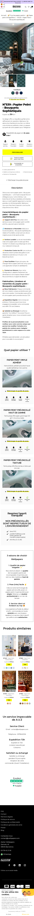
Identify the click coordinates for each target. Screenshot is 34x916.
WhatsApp (7, 854)
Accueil (3, 15)
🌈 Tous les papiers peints (16, 15)
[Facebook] (9, 865)
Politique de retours (8, 819)
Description (17, 188)
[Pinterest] (14, 865)
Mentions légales (7, 817)
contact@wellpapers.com (19, 729)
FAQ (2, 811)
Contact (3, 814)
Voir (9, 664)
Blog (2, 830)
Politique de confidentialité (10, 822)
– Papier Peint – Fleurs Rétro (9, 694)
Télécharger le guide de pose (17, 391)
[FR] (2, 1)
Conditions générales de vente (11, 825)
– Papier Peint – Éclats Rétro (25, 658)
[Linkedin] (20, 865)
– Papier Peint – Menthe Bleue (9, 658)
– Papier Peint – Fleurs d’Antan (25, 694)
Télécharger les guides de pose (18, 180)
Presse (3, 827)
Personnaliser (17, 152)
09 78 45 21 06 (6, 850)
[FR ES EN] (2, 1)
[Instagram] (25, 865)
